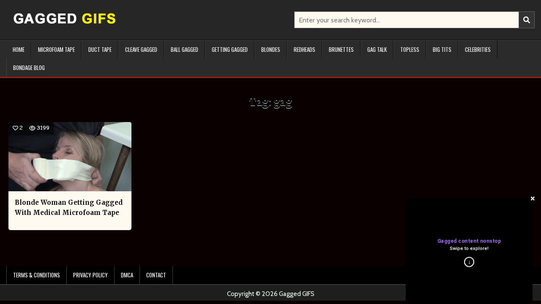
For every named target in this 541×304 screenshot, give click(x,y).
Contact (156, 275)
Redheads (304, 49)
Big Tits (442, 49)
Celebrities (478, 49)
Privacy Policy (90, 275)
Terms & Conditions (36, 275)
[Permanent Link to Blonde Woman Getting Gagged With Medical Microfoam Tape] (69, 156)
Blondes (270, 49)
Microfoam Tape (56, 49)
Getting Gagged (230, 49)
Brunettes (341, 49)
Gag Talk (377, 49)
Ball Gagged (184, 49)
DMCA (127, 275)
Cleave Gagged (141, 49)
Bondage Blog (29, 67)
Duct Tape (100, 49)
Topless (409, 49)
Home (19, 49)
